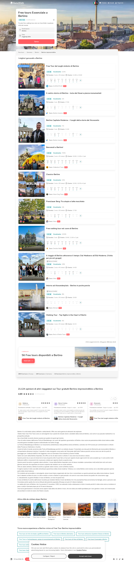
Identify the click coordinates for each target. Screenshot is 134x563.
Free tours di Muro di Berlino (74, 539)
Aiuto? (28, 559)
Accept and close (85, 556)
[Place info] (54, 20)
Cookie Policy (81, 550)
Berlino (37, 52)
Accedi (112, 3)
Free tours (21, 52)
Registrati (120, 3)
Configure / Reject (49, 556)
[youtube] (122, 559)
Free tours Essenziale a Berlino (97, 539)
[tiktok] (119, 559)
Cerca (36, 42)
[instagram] (116, 559)
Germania (29, 52)
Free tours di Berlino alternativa (63, 534)
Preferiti (104, 3)
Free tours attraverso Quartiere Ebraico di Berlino (93, 534)
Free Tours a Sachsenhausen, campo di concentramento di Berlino (39, 539)
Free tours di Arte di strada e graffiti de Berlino (34, 534)
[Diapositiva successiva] (115, 397)
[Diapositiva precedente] (111, 397)
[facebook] (114, 559)
